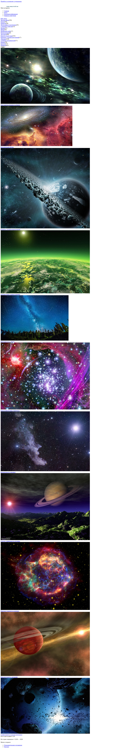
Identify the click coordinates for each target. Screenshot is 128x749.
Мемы (2, 29)
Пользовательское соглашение (13, 745)
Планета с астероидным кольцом (10, 229)
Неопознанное (5, 32)
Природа (3, 23)
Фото (5, 12)
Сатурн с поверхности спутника (10, 541)
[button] (45, 103)
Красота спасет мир (6, 36)
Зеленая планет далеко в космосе (10, 294)
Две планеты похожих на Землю (10, 105)
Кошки (3, 42)
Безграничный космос (7, 147)
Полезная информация (11, 14)
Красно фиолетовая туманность (10, 410)
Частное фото (5, 20)
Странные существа (7, 26)
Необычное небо (6, 31)
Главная (6, 11)
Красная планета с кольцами (9, 677)
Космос (3, 28)
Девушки (3, 39)
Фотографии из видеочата (8, 25)
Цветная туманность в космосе (10, 611)
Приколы (3, 45)
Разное (3, 21)
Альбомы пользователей (8, 40)
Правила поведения (10, 15)
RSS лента (4, 18)
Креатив (3, 43)
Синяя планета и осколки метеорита (11, 734)
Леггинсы (4, 34)
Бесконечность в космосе (8, 472)
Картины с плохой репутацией (10, 37)
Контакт (6, 747)
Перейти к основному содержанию (11, 1)
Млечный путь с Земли (7, 341)
